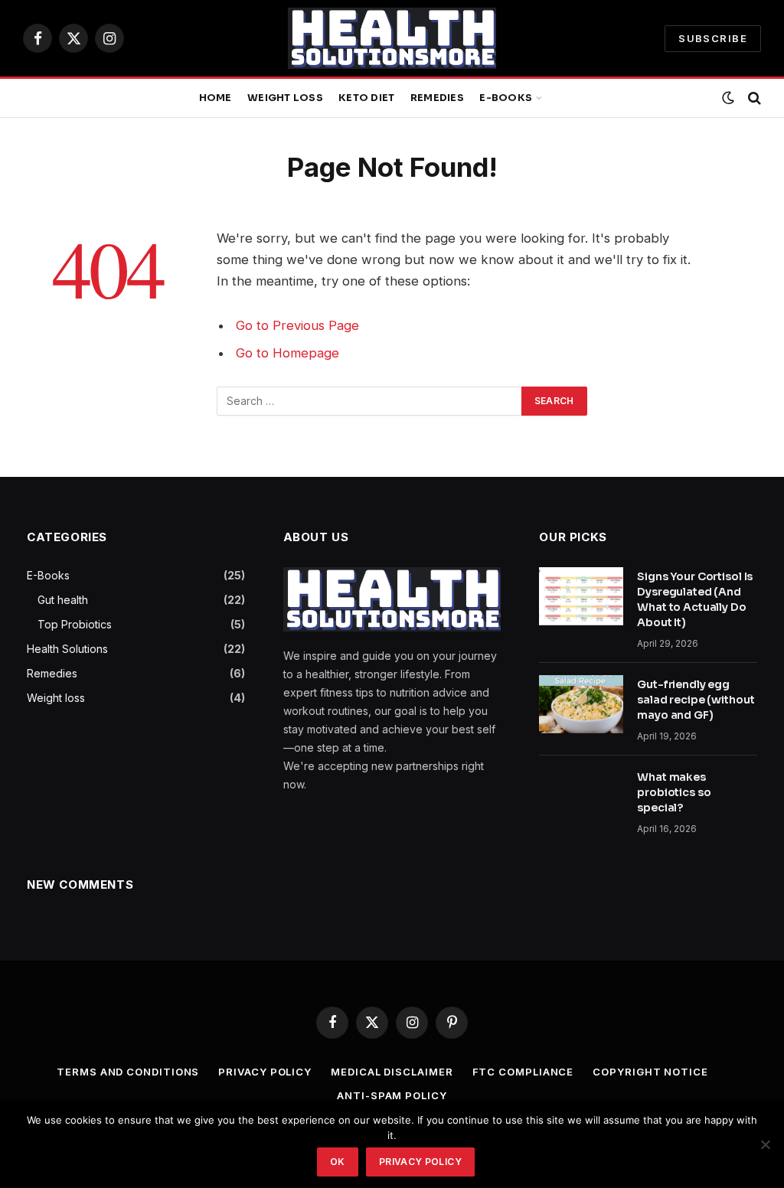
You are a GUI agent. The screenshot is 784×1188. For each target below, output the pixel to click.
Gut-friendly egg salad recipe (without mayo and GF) (695, 699)
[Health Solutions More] (392, 38)
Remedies (437, 98)
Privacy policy (420, 1161)
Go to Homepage (287, 353)
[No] (765, 1144)
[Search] (753, 98)
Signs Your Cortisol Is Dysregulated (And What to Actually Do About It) (695, 599)
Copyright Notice (650, 1072)
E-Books (505, 98)
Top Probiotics (75, 624)
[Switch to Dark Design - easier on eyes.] (728, 98)
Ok (337, 1161)
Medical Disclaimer (391, 1072)
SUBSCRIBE (712, 38)
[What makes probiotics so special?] (581, 797)
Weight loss (285, 98)
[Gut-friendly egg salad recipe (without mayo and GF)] (581, 704)
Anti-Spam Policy (392, 1095)
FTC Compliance (523, 1072)
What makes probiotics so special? (673, 792)
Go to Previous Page (297, 325)
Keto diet (366, 98)
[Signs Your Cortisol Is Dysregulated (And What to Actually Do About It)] (581, 596)
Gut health (63, 599)
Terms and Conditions (128, 1072)
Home (215, 98)
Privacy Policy (265, 1072)
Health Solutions (67, 648)
